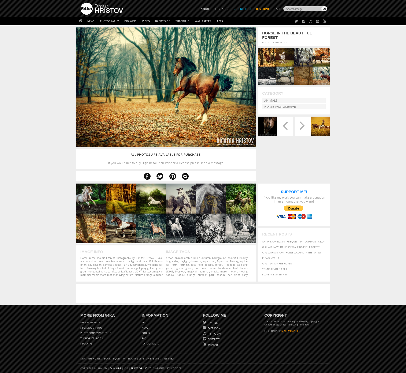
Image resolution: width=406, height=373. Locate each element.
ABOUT (205, 9)
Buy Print (262, 9)
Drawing (130, 21)
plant (237, 274)
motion (233, 271)
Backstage (162, 21)
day (176, 261)
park (211, 274)
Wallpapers (203, 21)
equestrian (209, 261)
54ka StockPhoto (91, 327)
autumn (206, 258)
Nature (181, 274)
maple (214, 271)
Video (146, 21)
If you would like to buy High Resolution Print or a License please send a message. (166, 158)
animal (179, 258)
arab (187, 258)
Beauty (243, 258)
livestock (180, 271)
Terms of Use (139, 368)
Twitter (213, 322)
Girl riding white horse (277, 263)
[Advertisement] (204, 293)
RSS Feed (168, 358)
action (169, 258)
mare (223, 271)
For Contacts (150, 343)
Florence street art (274, 274)
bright (169, 261)
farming (184, 264)
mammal (204, 271)
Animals (270, 100)
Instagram (214, 333)
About (146, 322)
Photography (109, 21)
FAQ (277, 9)
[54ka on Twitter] (295, 21)
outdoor (202, 274)
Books (146, 333)
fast (193, 264)
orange (191, 274)
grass (179, 268)
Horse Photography (280, 107)
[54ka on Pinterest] (316, 21)
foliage (209, 264)
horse (212, 268)
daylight (184, 261)
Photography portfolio (95, 333)
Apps (220, 21)
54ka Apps (86, 343)
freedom (230, 264)
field (200, 264)
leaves (244, 268)
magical (192, 271)
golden (170, 268)
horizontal (201, 268)
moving (243, 271)
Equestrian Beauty (227, 261)
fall (168, 264)
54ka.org (115, 368)
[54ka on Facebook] (302, 21)
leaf (235, 268)
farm (174, 264)
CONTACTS (221, 9)
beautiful (233, 258)
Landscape (224, 268)
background (219, 258)
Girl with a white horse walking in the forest (291, 247)
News (91, 21)
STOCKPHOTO (242, 9)
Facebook (213, 328)
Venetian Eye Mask (150, 358)
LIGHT (169, 271)
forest (218, 264)
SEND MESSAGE (289, 330)
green (188, 268)
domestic (196, 261)
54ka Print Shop (90, 322)
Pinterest (213, 339)
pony (245, 274)
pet (230, 274)
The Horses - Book (91, 338)
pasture (221, 274)
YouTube (212, 344)
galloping (242, 264)
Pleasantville (270, 258)
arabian (195, 258)
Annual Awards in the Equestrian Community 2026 (293, 241)
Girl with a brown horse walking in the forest (291, 252)
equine (244, 261)
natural (170, 274)
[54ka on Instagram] (309, 21)
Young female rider (274, 269)
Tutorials (182, 21)
